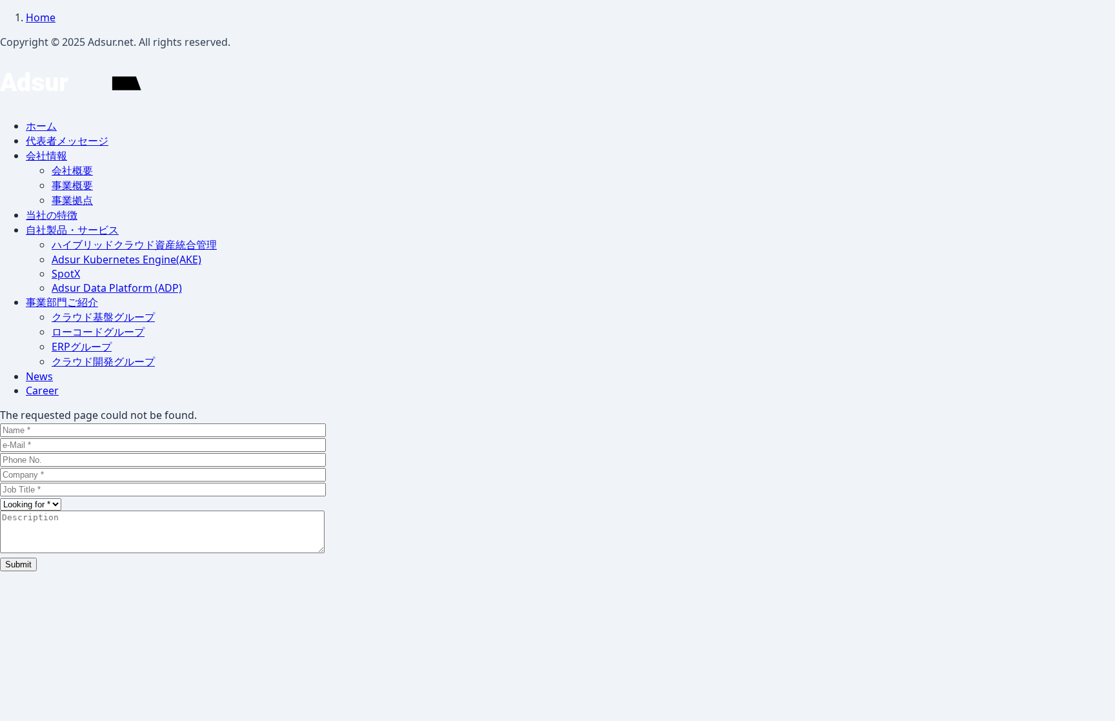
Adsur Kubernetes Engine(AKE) (126, 259)
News (39, 376)
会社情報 (46, 155)
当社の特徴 (51, 215)
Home (40, 17)
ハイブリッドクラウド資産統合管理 (134, 245)
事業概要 (72, 185)
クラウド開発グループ (103, 361)
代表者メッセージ (67, 141)
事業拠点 (72, 200)
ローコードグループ (98, 332)
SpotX (66, 274)
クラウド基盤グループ (103, 317)
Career (42, 390)
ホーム (41, 126)
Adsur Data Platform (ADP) (117, 288)
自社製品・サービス (72, 230)
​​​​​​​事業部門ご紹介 (62, 302)
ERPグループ (82, 347)
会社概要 (72, 170)
